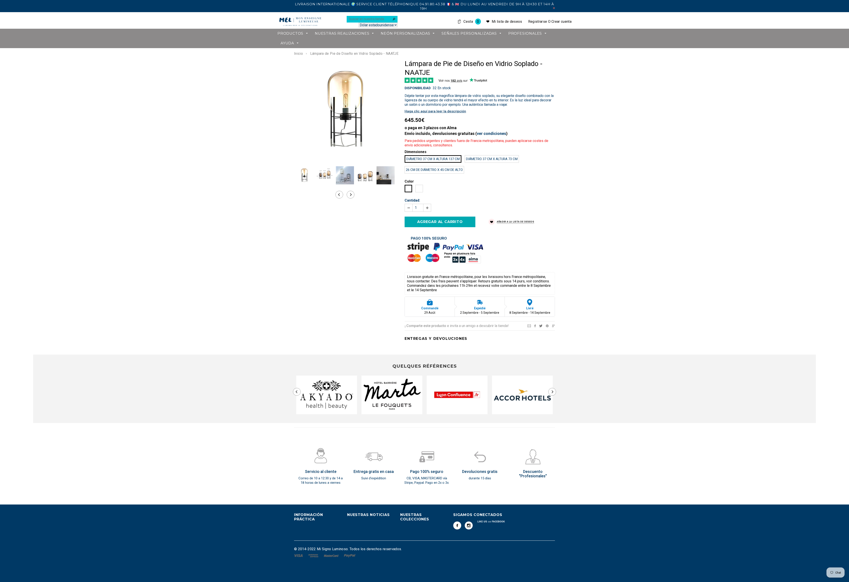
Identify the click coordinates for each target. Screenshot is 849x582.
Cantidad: (412, 200)
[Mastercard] (331, 555)
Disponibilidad (418, 88)
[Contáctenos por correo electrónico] (529, 325)
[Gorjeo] (540, 325)
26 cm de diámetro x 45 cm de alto (434, 170)
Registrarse (537, 21)
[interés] (547, 325)
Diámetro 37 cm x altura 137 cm (433, 159)
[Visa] (299, 555)
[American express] (313, 555)
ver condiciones (491, 133)
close (554, 8)
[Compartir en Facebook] (535, 325)
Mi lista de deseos (507, 21)
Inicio (298, 53)
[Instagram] (469, 525)
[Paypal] (350, 555)
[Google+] (553, 325)
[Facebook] (457, 525)
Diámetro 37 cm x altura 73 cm (492, 159)
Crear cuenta (561, 21)
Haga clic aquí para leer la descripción (435, 111)
